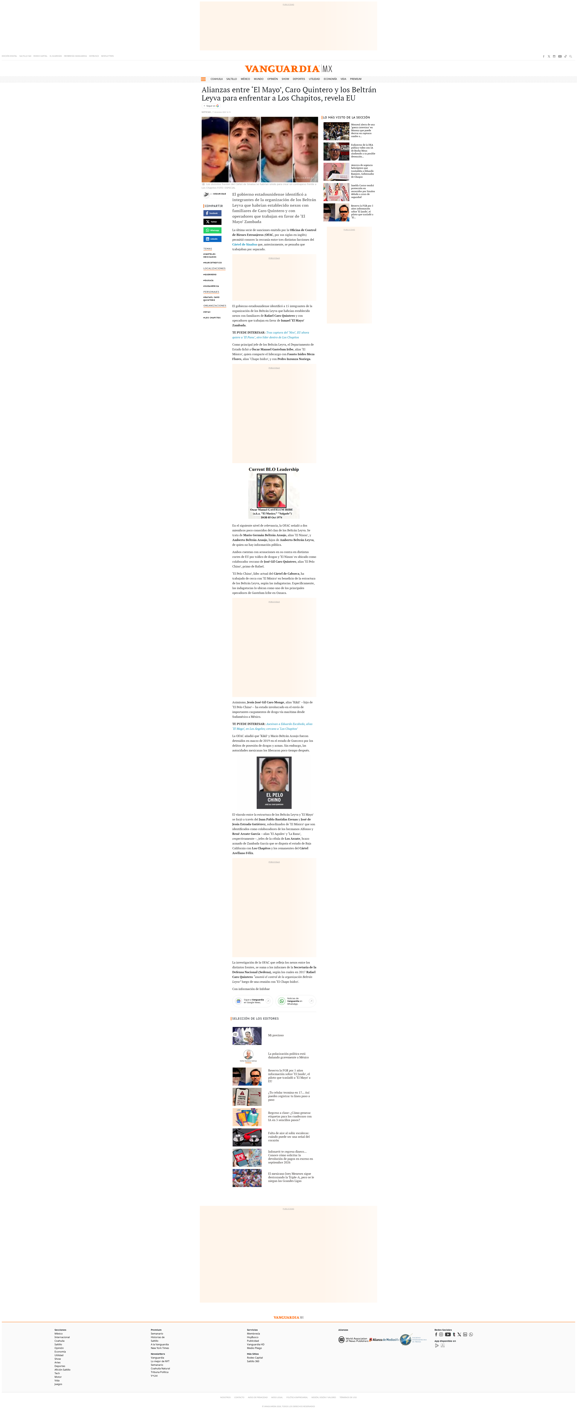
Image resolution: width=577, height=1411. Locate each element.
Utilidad (314, 79)
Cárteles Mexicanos (210, 255)
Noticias (206, 112)
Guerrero (211, 274)
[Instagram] (554, 56)
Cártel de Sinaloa (244, 244)
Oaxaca (209, 280)
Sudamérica (212, 286)
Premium (356, 79)
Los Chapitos (213, 317)
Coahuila (217, 79)
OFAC (208, 312)
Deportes (299, 79)
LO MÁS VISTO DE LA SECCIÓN (346, 117)
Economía (330, 79)
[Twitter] (548, 56)
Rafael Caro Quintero (211, 298)
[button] (203, 79)
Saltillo (231, 79)
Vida (343, 79)
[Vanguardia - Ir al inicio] (288, 68)
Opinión (272, 79)
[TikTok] (565, 56)
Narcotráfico (213, 262)
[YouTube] (560, 56)
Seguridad (219, 194)
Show (285, 79)
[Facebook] (543, 56)
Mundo (259, 79)
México (245, 79)
